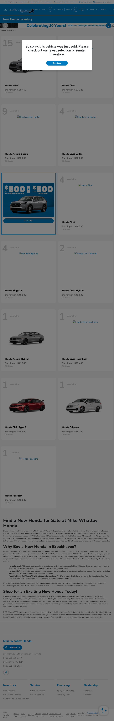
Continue (57, 63)
